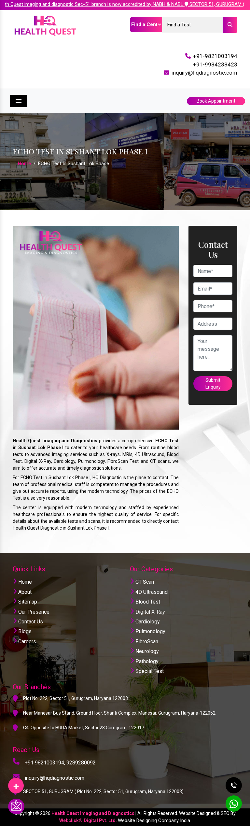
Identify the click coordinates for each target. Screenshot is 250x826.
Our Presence (33, 612)
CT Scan (144, 582)
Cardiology (147, 622)
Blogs (24, 631)
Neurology (146, 651)
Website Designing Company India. (154, 820)
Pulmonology (149, 631)
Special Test (149, 671)
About (24, 592)
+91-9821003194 (215, 56)
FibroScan (146, 641)
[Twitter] (15, 783)
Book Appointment (216, 101)
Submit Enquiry (213, 383)
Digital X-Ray (149, 612)
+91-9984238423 (215, 64)
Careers (26, 641)
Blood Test (147, 602)
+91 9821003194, (45, 763)
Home (24, 163)
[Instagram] (15, 783)
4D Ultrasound (151, 592)
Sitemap (27, 602)
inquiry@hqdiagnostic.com (204, 72)
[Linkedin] (15, 783)
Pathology (146, 661)
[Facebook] (15, 783)
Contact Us (30, 622)
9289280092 (81, 763)
